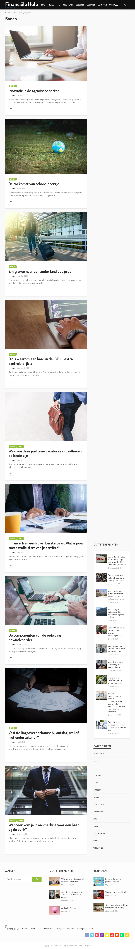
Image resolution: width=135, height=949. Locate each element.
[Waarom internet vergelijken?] (98, 894)
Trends (51, 5)
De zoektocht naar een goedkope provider (113, 880)
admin (13, 95)
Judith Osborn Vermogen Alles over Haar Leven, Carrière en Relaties (72, 894)
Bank (21, 820)
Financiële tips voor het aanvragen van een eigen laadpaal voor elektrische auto (117, 726)
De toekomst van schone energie (34, 184)
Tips (58, 5)
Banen (12, 86)
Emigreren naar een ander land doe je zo (40, 271)
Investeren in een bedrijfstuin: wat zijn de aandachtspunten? (116, 680)
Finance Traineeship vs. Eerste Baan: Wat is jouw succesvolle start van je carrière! (46, 545)
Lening (96, 797)
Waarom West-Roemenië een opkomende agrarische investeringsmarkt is (116, 632)
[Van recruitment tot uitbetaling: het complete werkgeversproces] (101, 648)
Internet (97, 790)
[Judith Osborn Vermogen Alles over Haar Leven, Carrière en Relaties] (54, 894)
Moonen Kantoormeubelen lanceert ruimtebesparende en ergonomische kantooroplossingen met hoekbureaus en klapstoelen (116, 702)
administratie (98, 754)
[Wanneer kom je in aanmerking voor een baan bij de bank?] (46, 790)
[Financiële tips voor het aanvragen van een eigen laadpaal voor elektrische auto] (101, 724)
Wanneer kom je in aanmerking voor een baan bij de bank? (44, 827)
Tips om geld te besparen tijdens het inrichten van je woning (116, 906)
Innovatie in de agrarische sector (34, 90)
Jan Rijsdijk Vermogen (69, 908)
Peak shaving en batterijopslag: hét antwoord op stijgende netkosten (116, 613)
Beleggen (80, 5)
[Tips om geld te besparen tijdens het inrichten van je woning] (98, 907)
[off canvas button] (116, 4)
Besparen (91, 5)
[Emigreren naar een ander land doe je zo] (46, 236)
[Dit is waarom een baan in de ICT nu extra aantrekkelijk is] (46, 324)
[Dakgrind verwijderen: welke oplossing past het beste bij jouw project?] (101, 577)
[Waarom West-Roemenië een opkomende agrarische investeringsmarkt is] (101, 629)
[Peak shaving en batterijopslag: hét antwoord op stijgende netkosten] (101, 611)
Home (43, 5)
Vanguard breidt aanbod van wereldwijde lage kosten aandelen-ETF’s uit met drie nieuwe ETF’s (117, 561)
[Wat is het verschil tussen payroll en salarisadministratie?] (54, 881)
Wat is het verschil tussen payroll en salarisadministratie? (72, 880)
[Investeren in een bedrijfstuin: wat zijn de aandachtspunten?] (101, 679)
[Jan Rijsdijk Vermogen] (54, 910)
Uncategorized (99, 833)
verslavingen (98, 848)
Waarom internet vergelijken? (115, 892)
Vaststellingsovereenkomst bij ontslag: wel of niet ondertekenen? (44, 735)
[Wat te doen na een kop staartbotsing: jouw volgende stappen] (101, 664)
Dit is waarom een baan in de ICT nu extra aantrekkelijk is (41, 361)
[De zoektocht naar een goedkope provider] (98, 881)
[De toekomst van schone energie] (46, 146)
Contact (91, 928)
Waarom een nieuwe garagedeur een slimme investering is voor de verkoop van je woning (116, 595)
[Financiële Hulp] (12, 928)
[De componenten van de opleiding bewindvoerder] (46, 600)
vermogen (102, 5)
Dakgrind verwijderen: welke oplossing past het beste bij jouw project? (116, 577)
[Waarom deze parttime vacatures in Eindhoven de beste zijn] (46, 416)
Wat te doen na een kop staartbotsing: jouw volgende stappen (116, 664)
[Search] (125, 4)
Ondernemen (68, 5)
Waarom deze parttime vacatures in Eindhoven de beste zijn (45, 453)
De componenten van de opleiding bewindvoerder (35, 637)
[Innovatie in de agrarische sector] (46, 53)
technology (98, 812)
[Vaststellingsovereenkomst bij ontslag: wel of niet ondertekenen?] (46, 695)
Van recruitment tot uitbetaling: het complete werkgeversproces (116, 648)
